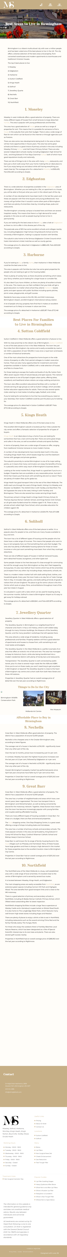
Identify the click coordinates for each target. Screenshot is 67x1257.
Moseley (47, 169)
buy (40, 223)
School (20, 149)
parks (47, 161)
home (31, 263)
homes (6, 123)
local (10, 823)
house (32, 127)
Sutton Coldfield (56, 343)
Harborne (48, 288)
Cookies (20, 1251)
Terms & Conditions (28, 1251)
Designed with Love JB (50, 1253)
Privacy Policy (13, 1251)
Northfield (50, 884)
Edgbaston (50, 187)
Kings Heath (9, 436)
